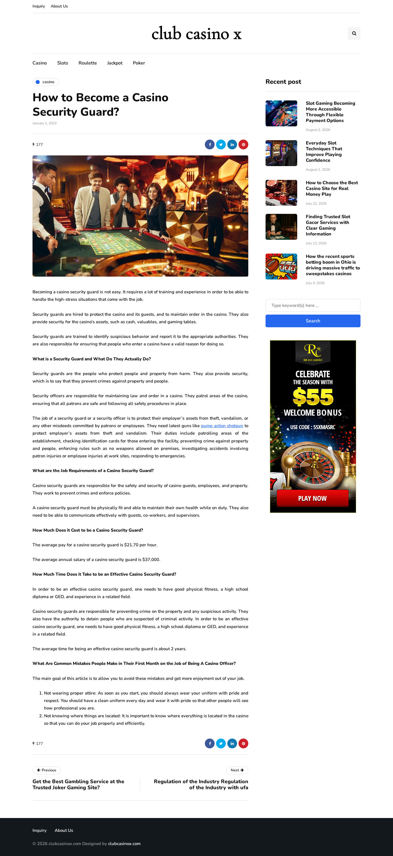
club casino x (196, 33)
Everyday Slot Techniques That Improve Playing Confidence (324, 151)
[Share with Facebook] (210, 144)
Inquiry (39, 6)
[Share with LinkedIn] (232, 144)
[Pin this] (243, 144)
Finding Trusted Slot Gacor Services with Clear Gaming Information (328, 225)
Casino (40, 63)
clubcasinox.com (124, 844)
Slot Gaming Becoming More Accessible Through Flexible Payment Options (330, 112)
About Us (59, 6)
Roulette (88, 63)
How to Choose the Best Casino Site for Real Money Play (332, 188)
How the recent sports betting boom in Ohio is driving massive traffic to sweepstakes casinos (333, 265)
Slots (62, 63)
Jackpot (115, 63)
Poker (139, 63)
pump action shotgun (222, 426)
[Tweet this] (221, 144)
